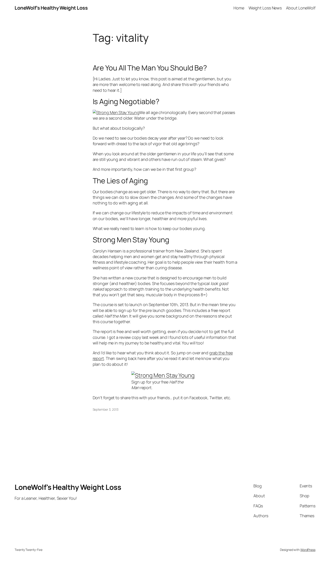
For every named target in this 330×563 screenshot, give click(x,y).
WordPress (307, 550)
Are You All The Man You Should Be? (150, 68)
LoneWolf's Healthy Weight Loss (51, 7)
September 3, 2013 (106, 409)
